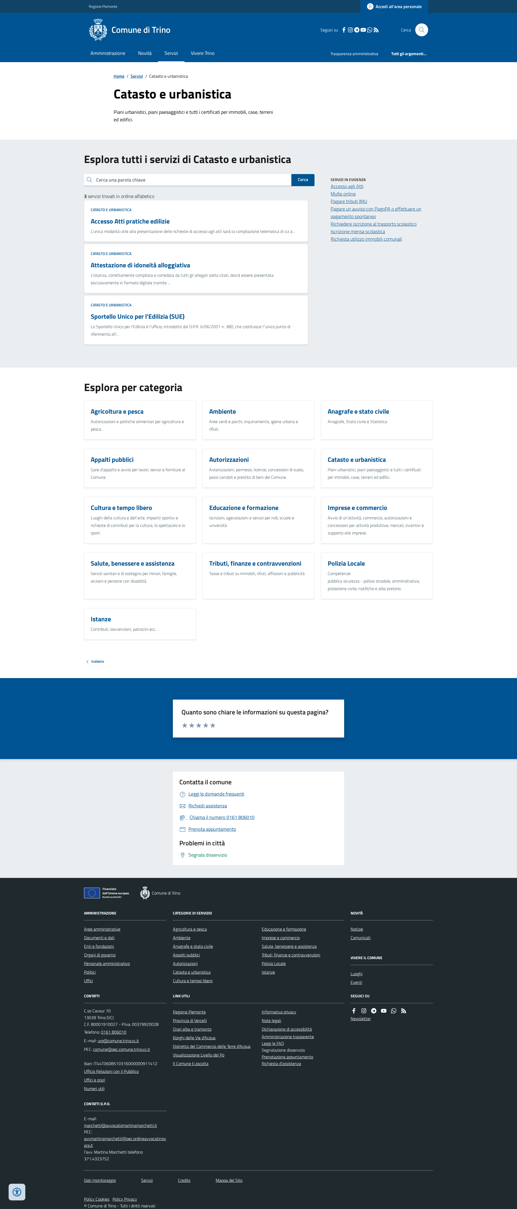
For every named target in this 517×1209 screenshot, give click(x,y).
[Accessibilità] (17, 1192)
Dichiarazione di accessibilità (287, 1029)
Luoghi (356, 973)
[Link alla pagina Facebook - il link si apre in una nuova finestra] (344, 30)
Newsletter (361, 1018)
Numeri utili (94, 1088)
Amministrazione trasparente (288, 1036)
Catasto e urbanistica (111, 209)
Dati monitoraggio (100, 1180)
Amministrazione (107, 53)
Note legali (271, 1020)
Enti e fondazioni (99, 946)
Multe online (343, 193)
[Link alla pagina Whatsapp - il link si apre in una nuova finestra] (369, 30)
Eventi (356, 982)
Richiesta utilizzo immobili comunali (366, 239)
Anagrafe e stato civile (193, 946)
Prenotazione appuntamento (287, 1057)
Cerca (303, 179)
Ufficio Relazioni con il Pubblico (111, 1071)
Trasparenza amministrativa (354, 54)
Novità (145, 53)
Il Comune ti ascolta (190, 1063)
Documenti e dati (99, 937)
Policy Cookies (96, 1199)
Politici (90, 972)
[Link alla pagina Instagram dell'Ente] (364, 1011)
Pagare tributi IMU (349, 201)
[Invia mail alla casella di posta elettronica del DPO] (120, 1125)
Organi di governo (100, 955)
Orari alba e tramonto (192, 1029)
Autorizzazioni (185, 963)
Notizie (357, 929)
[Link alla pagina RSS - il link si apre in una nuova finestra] (376, 30)
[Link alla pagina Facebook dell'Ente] (354, 1011)
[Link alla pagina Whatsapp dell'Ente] (393, 1011)
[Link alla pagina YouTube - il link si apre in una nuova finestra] (363, 30)
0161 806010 (113, 1032)
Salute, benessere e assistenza (289, 946)
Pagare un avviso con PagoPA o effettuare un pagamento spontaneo (376, 212)
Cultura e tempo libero (192, 980)
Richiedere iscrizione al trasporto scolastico (374, 224)
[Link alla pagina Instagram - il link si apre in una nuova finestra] (350, 30)
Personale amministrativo (107, 963)
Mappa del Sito (229, 1180)
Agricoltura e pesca (190, 929)
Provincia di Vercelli (190, 1020)
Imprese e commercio (281, 937)
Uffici (88, 980)
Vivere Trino (203, 53)
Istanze (268, 972)
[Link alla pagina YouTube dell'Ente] (383, 1011)
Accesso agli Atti (347, 186)
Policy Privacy (125, 1199)
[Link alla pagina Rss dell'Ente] (403, 1011)
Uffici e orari (94, 1080)
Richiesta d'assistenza (281, 1063)
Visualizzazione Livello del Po (198, 1055)
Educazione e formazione (284, 929)
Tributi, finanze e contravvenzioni (291, 955)
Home (119, 76)
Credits (184, 1180)
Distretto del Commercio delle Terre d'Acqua (211, 1046)
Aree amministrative (102, 929)
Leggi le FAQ (273, 1043)
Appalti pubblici (186, 955)
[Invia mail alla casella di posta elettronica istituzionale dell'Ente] (118, 1040)
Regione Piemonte (103, 6)
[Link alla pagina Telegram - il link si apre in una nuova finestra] (357, 30)
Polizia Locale (274, 963)
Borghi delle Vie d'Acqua (194, 1037)
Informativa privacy (279, 1012)
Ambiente (181, 937)
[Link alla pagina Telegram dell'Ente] (374, 1011)
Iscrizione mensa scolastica (358, 231)
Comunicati (361, 937)
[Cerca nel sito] (419, 29)
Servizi (171, 53)
